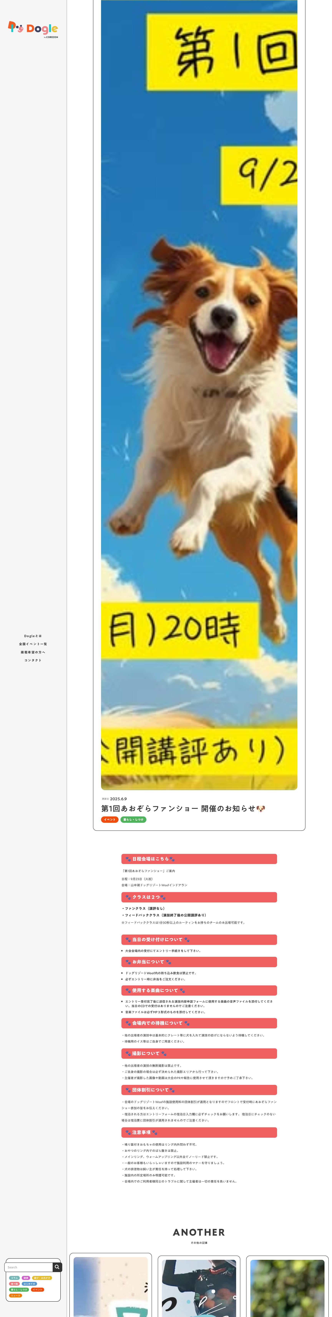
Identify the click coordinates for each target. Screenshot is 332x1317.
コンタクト (33, 660)
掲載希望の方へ (33, 652)
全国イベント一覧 (33, 644)
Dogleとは (33, 636)
